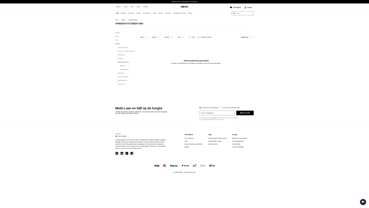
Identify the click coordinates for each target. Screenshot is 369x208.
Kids (132, 7)
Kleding (123, 13)
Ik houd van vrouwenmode (210, 107)
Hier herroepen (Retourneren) (217, 138)
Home (116, 20)
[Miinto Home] (184, 7)
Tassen (138, 13)
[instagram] (116, 153)
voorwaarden (213, 117)
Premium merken (206, 37)
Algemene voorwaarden (239, 138)
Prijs (179, 37)
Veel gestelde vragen (215, 141)
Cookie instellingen (238, 147)
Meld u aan (245, 113)
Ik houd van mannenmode (231, 107)
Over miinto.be (189, 138)
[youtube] (126, 153)
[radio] (200, 108)
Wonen (123, 20)
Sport (155, 13)
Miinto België (122, 136)
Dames (118, 7)
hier (206, 119)
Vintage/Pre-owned (179, 13)
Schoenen (131, 13)
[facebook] (131, 153)
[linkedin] (121, 153)
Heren (126, 7)
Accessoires (147, 13)
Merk (142, 37)
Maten (154, 37)
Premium (168, 13)
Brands (161, 13)
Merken (186, 147)
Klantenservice (213, 144)
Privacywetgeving (238, 141)
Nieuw (190, 13)
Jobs (186, 141)
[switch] (191, 37)
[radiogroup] (226, 107)
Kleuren (167, 37)
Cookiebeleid (236, 144)
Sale (117, 13)
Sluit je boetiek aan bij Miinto (193, 144)
